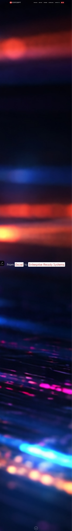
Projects (35, 2)
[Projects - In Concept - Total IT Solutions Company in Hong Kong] (36, 528)
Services (40, 2)
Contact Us (57, 2)
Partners (45, 2)
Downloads (51, 2)
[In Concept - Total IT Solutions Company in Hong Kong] (15, 2)
